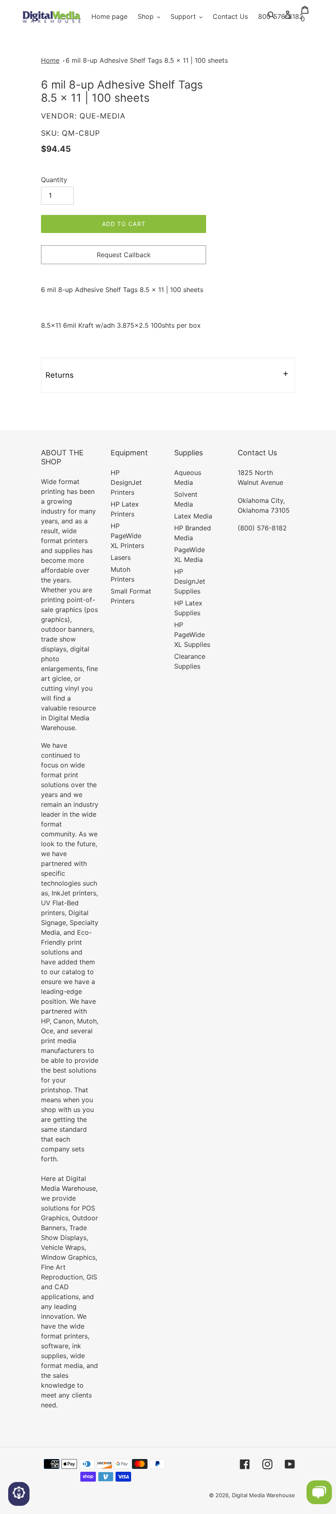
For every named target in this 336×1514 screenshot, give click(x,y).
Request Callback (124, 255)
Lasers (121, 557)
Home (50, 60)
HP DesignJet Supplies (189, 581)
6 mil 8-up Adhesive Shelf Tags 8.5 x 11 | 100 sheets (147, 60)
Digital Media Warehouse (263, 1495)
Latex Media (193, 516)
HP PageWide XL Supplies (192, 635)
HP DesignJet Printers (126, 482)
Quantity (54, 180)
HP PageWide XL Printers (127, 536)
